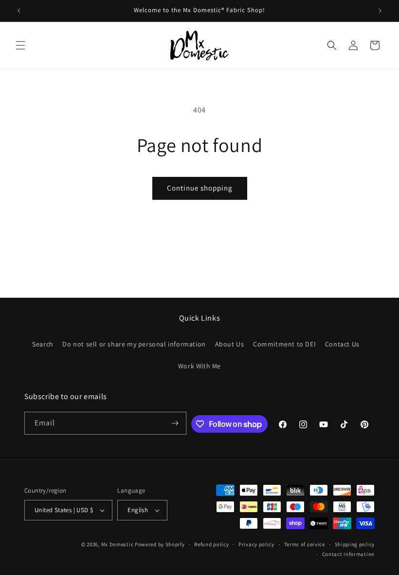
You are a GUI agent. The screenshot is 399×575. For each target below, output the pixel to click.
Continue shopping (200, 187)
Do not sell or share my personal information (133, 344)
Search (43, 344)
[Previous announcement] (19, 10)
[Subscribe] (175, 423)
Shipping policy (355, 544)
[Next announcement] (380, 10)
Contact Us (342, 344)
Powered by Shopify (160, 544)
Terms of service (304, 544)
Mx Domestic (117, 544)
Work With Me (199, 366)
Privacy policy (256, 544)
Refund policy (211, 544)
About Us (229, 344)
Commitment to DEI (284, 344)
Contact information (348, 554)
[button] (20, 45)
